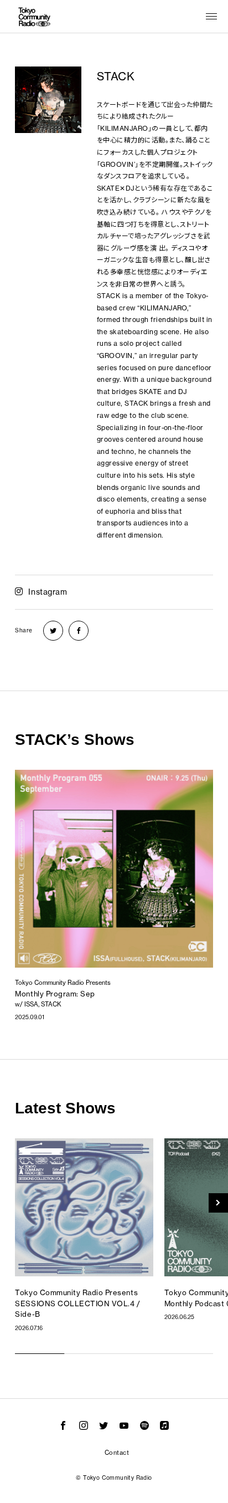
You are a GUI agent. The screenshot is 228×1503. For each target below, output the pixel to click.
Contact (117, 1452)
